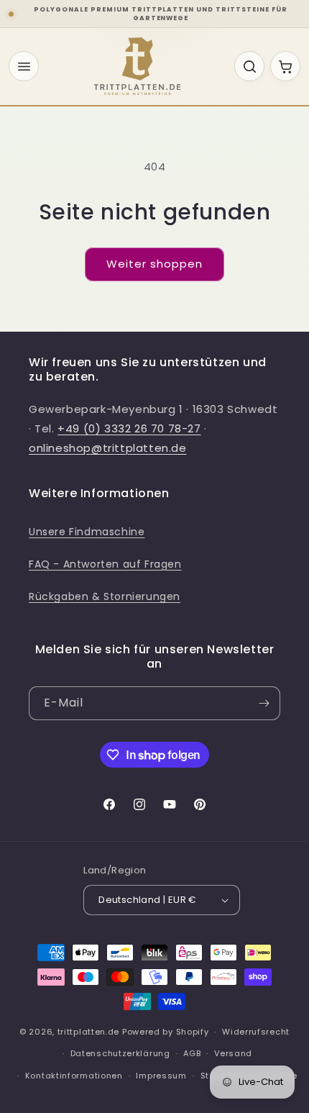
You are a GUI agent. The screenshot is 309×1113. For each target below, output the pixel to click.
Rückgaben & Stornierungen (104, 596)
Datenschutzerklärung (120, 1053)
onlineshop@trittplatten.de (108, 447)
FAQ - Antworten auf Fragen (105, 564)
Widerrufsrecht (256, 1031)
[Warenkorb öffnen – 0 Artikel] (285, 66)
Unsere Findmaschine (86, 531)
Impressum (161, 1075)
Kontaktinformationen (74, 1075)
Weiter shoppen (154, 263)
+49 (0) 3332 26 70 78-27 (128, 428)
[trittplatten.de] (137, 66)
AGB (191, 1053)
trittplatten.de (88, 1031)
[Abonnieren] (264, 703)
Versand (233, 1053)
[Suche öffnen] (249, 66)
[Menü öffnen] (24, 66)
